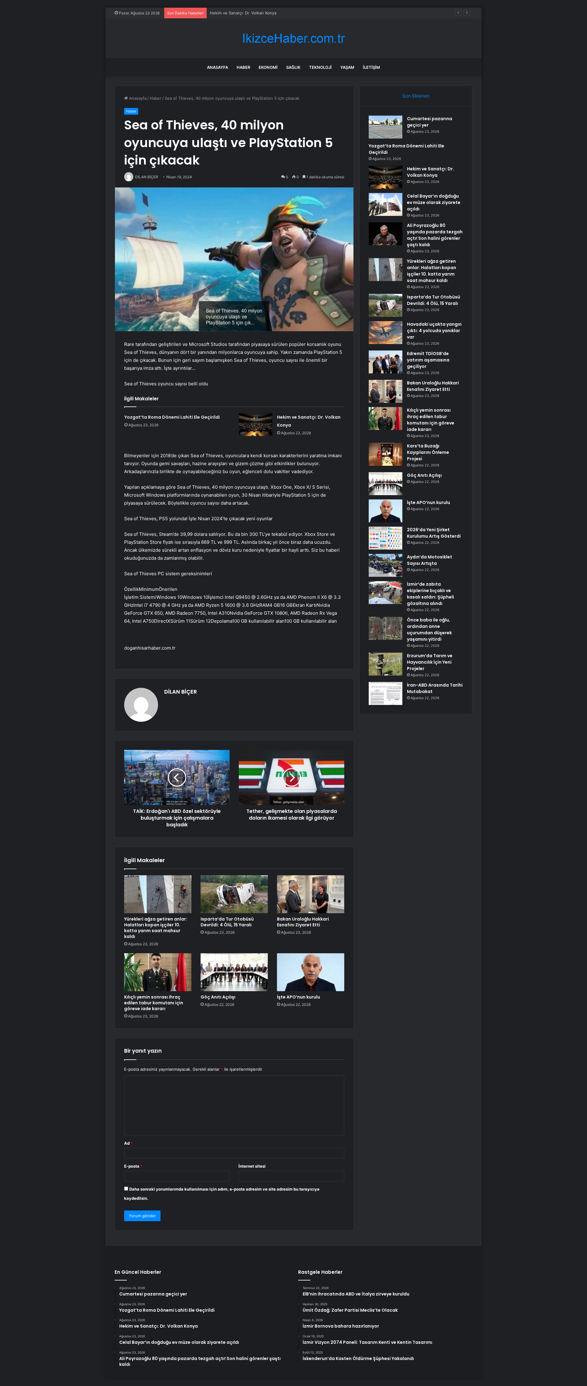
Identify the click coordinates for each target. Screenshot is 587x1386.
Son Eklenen (416, 96)
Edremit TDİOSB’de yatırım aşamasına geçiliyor (428, 359)
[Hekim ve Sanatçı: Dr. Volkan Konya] (255, 424)
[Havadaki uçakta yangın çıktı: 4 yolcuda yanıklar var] (385, 332)
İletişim (371, 67)
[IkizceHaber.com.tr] (293, 38)
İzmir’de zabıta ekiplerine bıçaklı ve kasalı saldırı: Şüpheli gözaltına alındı (430, 593)
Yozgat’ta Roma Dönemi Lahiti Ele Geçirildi (172, 417)
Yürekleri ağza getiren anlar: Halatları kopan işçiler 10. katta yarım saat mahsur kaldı (155, 927)
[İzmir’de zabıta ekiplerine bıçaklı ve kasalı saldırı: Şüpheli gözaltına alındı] (385, 592)
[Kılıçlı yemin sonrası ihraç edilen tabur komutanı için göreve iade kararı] (157, 972)
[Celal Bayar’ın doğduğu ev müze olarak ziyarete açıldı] (385, 204)
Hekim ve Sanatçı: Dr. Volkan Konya (430, 172)
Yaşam (347, 67)
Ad (128, 1143)
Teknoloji (320, 67)
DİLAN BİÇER (180, 691)
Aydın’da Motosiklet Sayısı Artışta (429, 560)
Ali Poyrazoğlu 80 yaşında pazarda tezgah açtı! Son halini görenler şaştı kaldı (435, 235)
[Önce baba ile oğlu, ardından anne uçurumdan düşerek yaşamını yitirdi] (385, 628)
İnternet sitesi (252, 1166)
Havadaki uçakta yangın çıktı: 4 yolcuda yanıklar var (434, 330)
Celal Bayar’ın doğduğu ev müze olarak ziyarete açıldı (433, 202)
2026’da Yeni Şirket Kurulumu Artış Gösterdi (434, 533)
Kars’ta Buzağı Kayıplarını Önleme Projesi (428, 452)
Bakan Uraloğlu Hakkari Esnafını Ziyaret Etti (303, 922)
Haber (243, 67)
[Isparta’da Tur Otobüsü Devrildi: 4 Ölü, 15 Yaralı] (234, 894)
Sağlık (293, 67)
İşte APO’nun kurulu (298, 997)
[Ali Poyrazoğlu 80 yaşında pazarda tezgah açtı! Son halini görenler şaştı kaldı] (385, 233)
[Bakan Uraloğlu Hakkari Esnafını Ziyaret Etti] (310, 894)
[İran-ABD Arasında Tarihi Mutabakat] (385, 693)
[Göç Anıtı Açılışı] (234, 972)
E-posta (133, 1166)
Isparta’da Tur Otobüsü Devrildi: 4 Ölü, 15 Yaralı (227, 922)
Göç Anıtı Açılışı (218, 997)
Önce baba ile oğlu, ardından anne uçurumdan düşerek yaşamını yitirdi (429, 629)
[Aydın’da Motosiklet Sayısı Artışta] (385, 565)
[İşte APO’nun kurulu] (310, 972)
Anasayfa (217, 67)
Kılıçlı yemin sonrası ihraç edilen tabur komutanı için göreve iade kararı (153, 1003)
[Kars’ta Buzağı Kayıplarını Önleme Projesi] (385, 454)
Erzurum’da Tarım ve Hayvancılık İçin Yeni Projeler (429, 662)
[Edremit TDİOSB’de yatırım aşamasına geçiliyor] (385, 361)
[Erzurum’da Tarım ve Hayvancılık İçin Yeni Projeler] (385, 664)
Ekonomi (268, 67)
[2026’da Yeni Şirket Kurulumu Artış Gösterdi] (385, 538)
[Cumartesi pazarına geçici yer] (385, 127)
